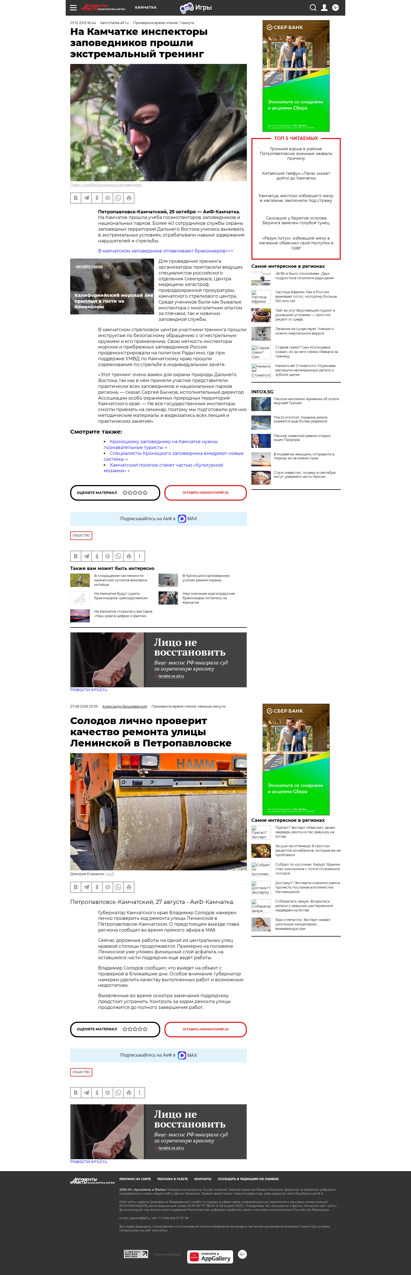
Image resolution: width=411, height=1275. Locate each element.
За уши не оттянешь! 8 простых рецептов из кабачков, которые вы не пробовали (308, 850)
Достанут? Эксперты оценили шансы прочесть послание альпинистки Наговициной (307, 887)
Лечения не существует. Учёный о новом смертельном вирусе (304, 331)
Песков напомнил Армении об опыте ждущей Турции (306, 401)
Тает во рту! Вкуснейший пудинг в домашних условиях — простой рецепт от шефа (305, 314)
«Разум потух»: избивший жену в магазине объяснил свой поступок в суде (296, 243)
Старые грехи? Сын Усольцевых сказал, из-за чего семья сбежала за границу (306, 351)
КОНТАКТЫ (202, 1179)
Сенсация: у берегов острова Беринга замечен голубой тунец (296, 220)
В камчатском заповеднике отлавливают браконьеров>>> (165, 251)
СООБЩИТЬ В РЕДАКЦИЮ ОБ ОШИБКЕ (248, 1179)
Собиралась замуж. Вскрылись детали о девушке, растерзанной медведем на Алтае (304, 905)
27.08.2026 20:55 (84, 706)
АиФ (110, 874)
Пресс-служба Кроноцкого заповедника (105, 185)
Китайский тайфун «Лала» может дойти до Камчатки (296, 176)
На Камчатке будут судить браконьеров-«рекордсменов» (121, 595)
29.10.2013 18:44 (83, 23)
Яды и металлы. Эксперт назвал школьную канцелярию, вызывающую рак (302, 924)
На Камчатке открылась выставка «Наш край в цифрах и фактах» (123, 613)
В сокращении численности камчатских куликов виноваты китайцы (120, 580)
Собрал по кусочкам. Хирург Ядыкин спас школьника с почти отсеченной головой (307, 868)
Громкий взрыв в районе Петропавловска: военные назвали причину (296, 154)
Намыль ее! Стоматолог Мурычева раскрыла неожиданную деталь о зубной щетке (305, 370)
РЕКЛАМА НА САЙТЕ (135, 1179)
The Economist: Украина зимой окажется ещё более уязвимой (300, 419)
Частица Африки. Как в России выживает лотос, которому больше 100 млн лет (306, 296)
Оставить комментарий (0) (206, 493)
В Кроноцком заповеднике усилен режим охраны (206, 578)
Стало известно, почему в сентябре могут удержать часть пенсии (305, 475)
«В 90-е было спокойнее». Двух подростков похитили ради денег (304, 275)
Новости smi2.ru (88, 689)
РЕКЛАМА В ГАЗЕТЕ (172, 1179)
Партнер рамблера (167, 1254)
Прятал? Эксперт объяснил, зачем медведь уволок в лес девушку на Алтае (305, 832)
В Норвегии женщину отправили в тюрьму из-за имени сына (304, 456)
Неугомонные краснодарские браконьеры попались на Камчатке (209, 598)
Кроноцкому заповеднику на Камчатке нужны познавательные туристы (161, 444)
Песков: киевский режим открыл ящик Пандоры (302, 438)
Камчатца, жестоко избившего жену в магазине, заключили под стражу (296, 198)
